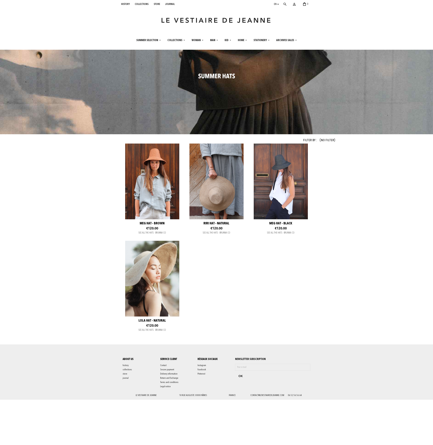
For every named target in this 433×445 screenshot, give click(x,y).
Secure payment (167, 369)
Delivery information (168, 374)
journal (170, 4)
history (125, 4)
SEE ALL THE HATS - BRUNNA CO (152, 233)
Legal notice (165, 386)
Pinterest (201, 374)
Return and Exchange (169, 378)
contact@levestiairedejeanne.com (267, 395)
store (157, 4)
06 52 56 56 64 (295, 395)
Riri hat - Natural (216, 223)
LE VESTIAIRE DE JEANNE (216, 21)
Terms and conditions (169, 382)
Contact (163, 365)
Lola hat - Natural (152, 320)
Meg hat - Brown (152, 223)
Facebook (202, 369)
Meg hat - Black (280, 223)
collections (142, 4)
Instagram (202, 365)
